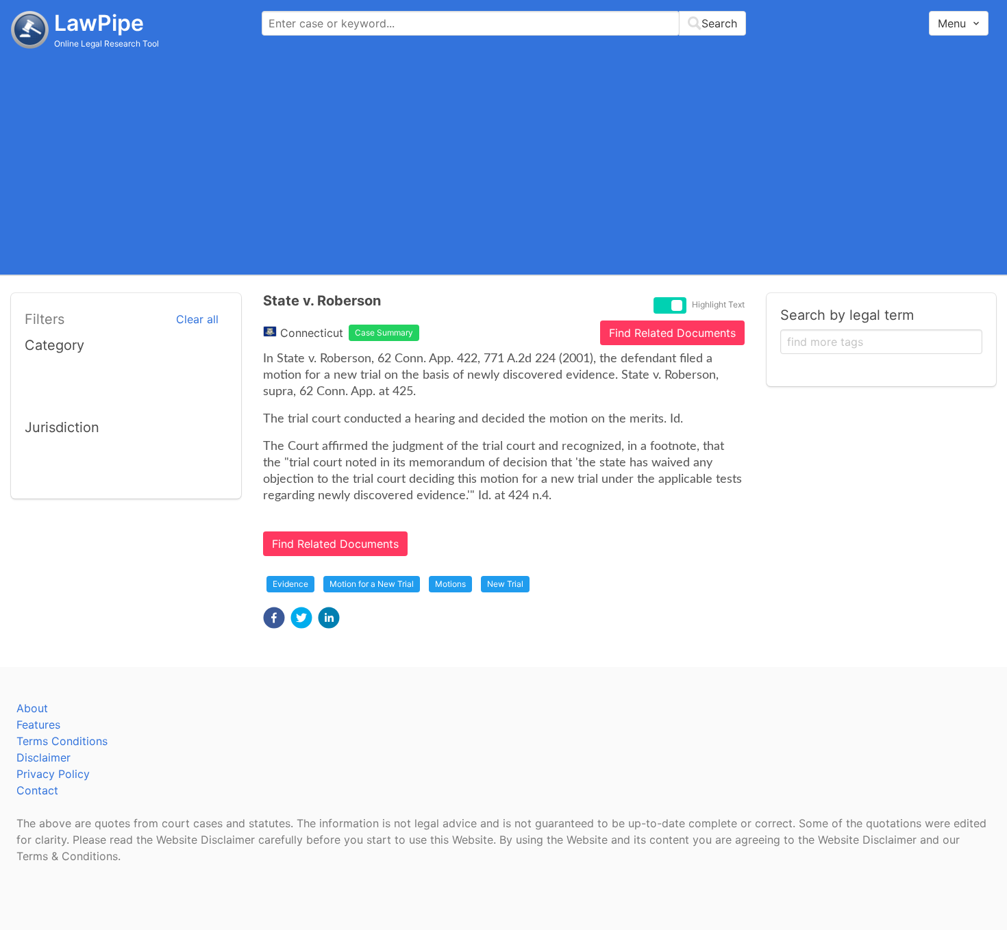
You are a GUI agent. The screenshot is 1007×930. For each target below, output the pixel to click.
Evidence (290, 584)
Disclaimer (43, 757)
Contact (37, 790)
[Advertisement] (503, 161)
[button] (274, 618)
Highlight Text (718, 305)
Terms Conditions (62, 741)
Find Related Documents (672, 333)
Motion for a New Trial (372, 584)
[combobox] (504, 23)
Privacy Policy (53, 774)
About (32, 708)
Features (38, 724)
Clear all (197, 319)
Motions (450, 584)
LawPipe (99, 23)
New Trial (505, 584)
